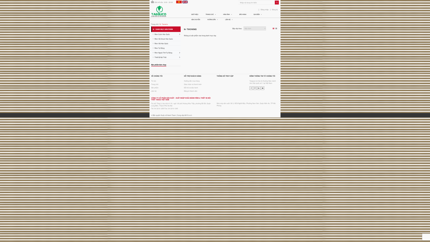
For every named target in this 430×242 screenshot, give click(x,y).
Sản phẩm (154, 87)
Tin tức (153, 81)
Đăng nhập (265, 9)
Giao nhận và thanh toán (193, 84)
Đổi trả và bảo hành (191, 87)
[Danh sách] (276, 28)
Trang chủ (154, 84)
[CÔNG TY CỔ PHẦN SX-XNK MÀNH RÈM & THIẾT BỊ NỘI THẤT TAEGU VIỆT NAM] (158, 11)
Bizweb (189, 115)
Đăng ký (275, 9)
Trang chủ (154, 24)
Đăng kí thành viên (190, 91)
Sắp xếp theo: (237, 28)
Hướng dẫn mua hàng (192, 81)
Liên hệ (153, 91)
